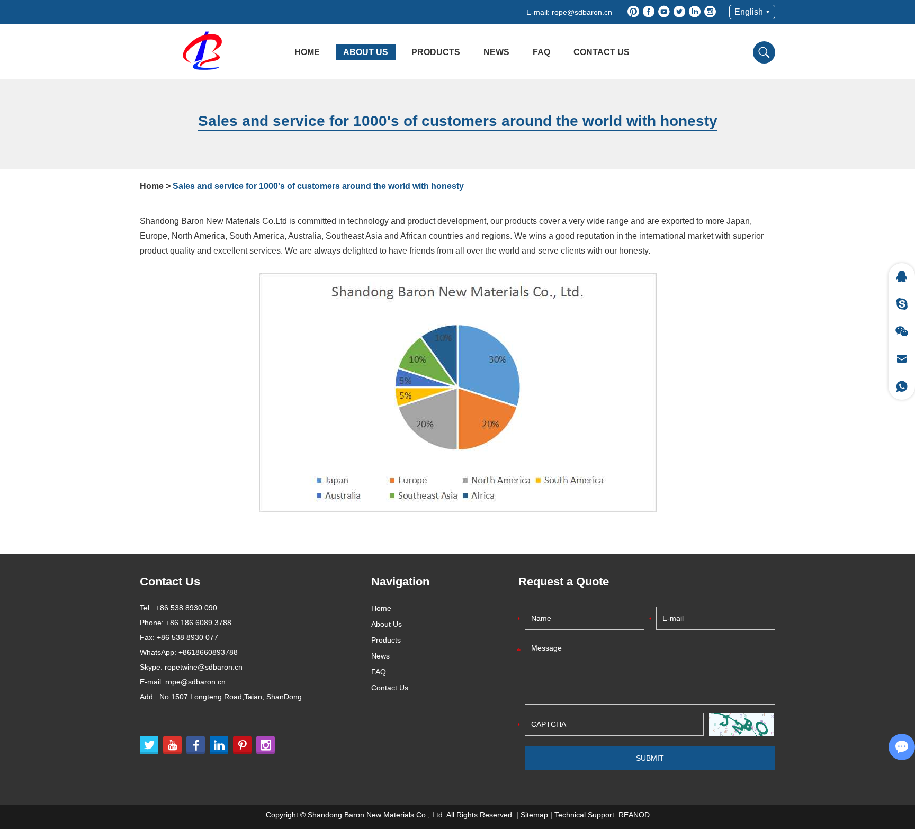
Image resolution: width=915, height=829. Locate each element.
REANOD (634, 814)
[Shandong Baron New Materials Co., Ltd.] (206, 50)
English (748, 11)
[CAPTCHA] (741, 724)
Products (435, 52)
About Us (365, 52)
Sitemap (534, 814)
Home (307, 52)
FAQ (541, 52)
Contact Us (601, 52)
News (496, 52)
